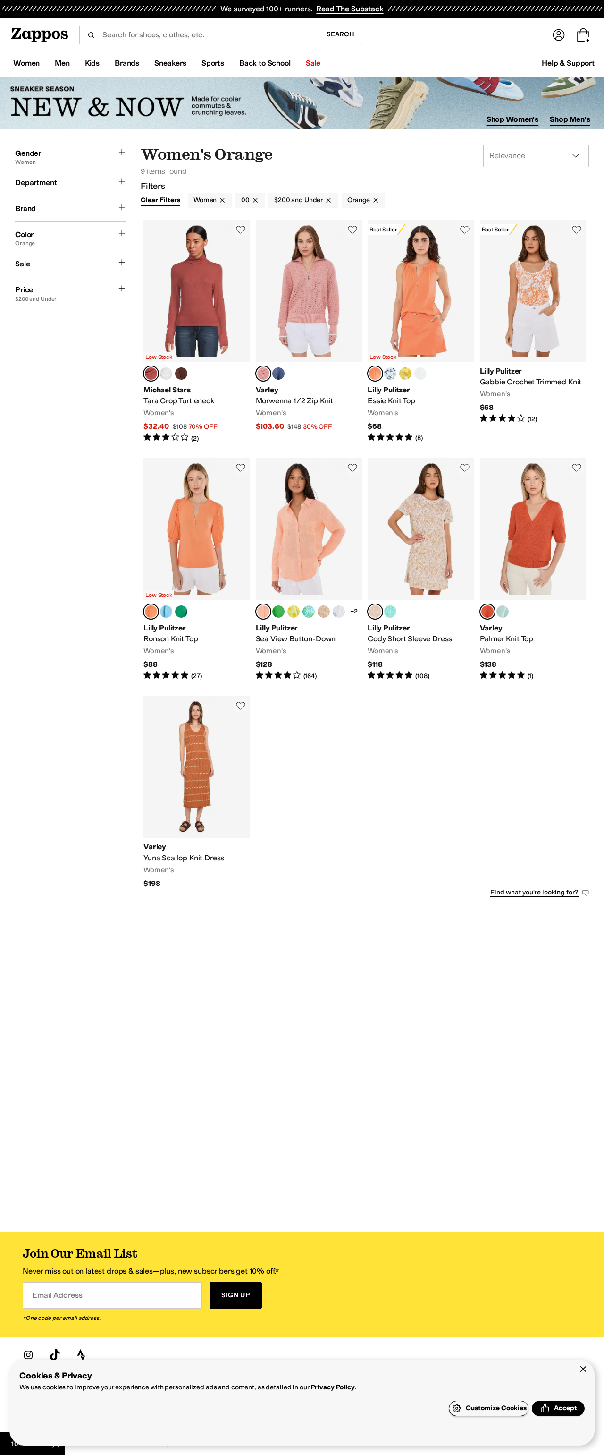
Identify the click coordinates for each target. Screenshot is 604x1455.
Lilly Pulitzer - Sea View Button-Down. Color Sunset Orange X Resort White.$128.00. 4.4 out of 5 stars (309, 569)
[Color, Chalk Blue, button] (502, 611)
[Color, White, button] (166, 373)
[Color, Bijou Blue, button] (278, 373)
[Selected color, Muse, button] (151, 373)
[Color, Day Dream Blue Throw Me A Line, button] (308, 611)
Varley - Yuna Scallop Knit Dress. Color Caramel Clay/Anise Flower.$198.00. (196, 792)
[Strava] (81, 1354)
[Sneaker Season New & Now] (302, 103)
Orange (358, 200)
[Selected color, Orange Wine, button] (487, 611)
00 (245, 200)
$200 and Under (298, 200)
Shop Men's (570, 119)
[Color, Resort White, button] (420, 373)
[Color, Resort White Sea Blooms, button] (390, 373)
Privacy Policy (332, 1387)
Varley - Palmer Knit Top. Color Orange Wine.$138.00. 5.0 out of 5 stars (533, 569)
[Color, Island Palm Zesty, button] (405, 373)
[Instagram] (28, 1354)
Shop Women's (513, 119)
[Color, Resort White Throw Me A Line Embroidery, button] (338, 611)
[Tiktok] (54, 1354)
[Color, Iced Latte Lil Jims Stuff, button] (323, 611)
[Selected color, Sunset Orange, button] (375, 373)
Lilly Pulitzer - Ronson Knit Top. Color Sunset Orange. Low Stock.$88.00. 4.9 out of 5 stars (196, 569)
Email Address (57, 1295)
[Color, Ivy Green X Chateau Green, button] (278, 611)
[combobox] (199, 35)
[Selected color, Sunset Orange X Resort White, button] (263, 611)
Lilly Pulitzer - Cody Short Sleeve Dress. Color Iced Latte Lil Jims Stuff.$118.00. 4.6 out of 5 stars (421, 569)
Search (340, 34)
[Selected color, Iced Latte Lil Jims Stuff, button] (375, 611)
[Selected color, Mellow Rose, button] (263, 373)
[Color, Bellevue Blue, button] (166, 611)
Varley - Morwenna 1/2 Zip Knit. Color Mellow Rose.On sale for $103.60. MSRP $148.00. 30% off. (309, 331)
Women (205, 200)
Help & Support (568, 63)
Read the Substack (349, 8)
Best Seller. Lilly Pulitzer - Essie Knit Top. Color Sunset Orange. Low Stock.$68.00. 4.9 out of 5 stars (421, 331)
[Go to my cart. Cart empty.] (583, 35)
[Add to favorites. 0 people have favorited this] (240, 229)
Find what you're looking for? (534, 892)
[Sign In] (558, 35)
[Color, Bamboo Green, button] (181, 611)
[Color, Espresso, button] (181, 373)
